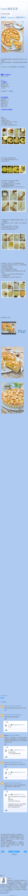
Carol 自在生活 (9, 8)
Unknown (6, 706)
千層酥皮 (10, 91)
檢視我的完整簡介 (4, 893)
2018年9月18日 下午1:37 (19, 750)
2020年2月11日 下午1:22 (18, 794)
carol (9, 724)
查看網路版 (14, 854)
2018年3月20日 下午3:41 (19, 724)
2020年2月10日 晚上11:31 (16, 783)
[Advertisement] (14, 4)
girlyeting (6, 783)
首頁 (14, 851)
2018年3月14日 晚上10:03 (16, 714)
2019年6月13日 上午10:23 (19, 772)
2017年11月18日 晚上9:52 (16, 706)
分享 (2, 697)
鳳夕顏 (5, 735)
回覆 (5, 710)
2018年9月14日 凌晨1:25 (14, 735)
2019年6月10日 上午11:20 (16, 762)
